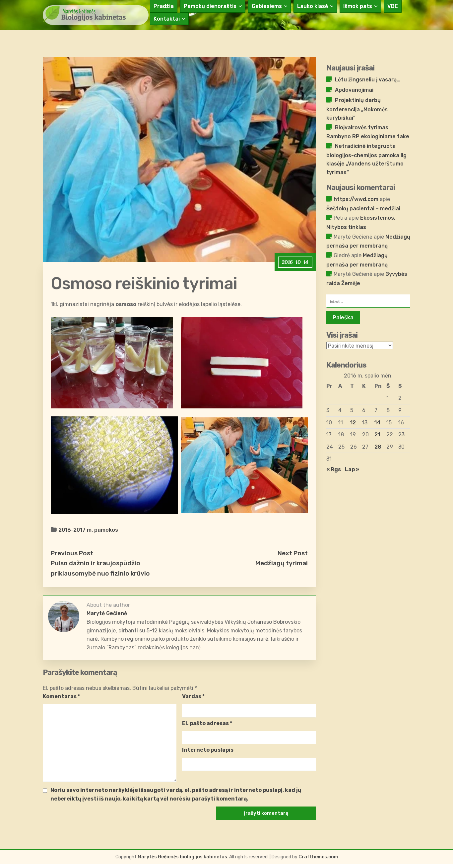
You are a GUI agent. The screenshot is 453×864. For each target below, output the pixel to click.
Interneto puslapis (207, 750)
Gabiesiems (267, 6)
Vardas (193, 696)
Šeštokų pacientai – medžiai (363, 208)
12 (353, 422)
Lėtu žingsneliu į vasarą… (367, 79)
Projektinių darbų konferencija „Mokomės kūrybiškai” (357, 109)
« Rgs (333, 469)
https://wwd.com (356, 199)
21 (377, 434)
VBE (392, 6)
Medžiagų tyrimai (281, 563)
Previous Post (72, 553)
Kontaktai (167, 19)
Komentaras (61, 696)
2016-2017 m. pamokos (88, 530)
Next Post (293, 553)
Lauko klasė (312, 6)
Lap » (352, 469)
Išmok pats (357, 6)
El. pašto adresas (207, 723)
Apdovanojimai (354, 90)
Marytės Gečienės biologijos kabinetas (182, 857)
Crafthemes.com (318, 857)
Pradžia (164, 6)
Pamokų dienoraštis (210, 6)
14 (377, 422)
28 (377, 447)
